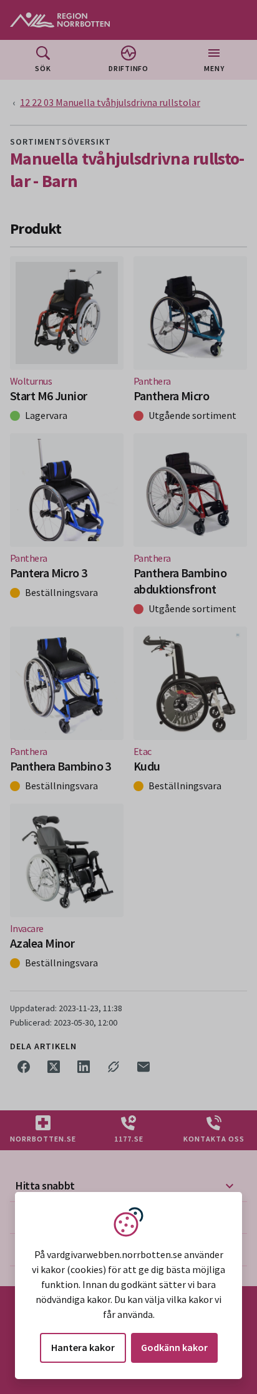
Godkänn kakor (174, 1347)
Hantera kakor (83, 1347)
